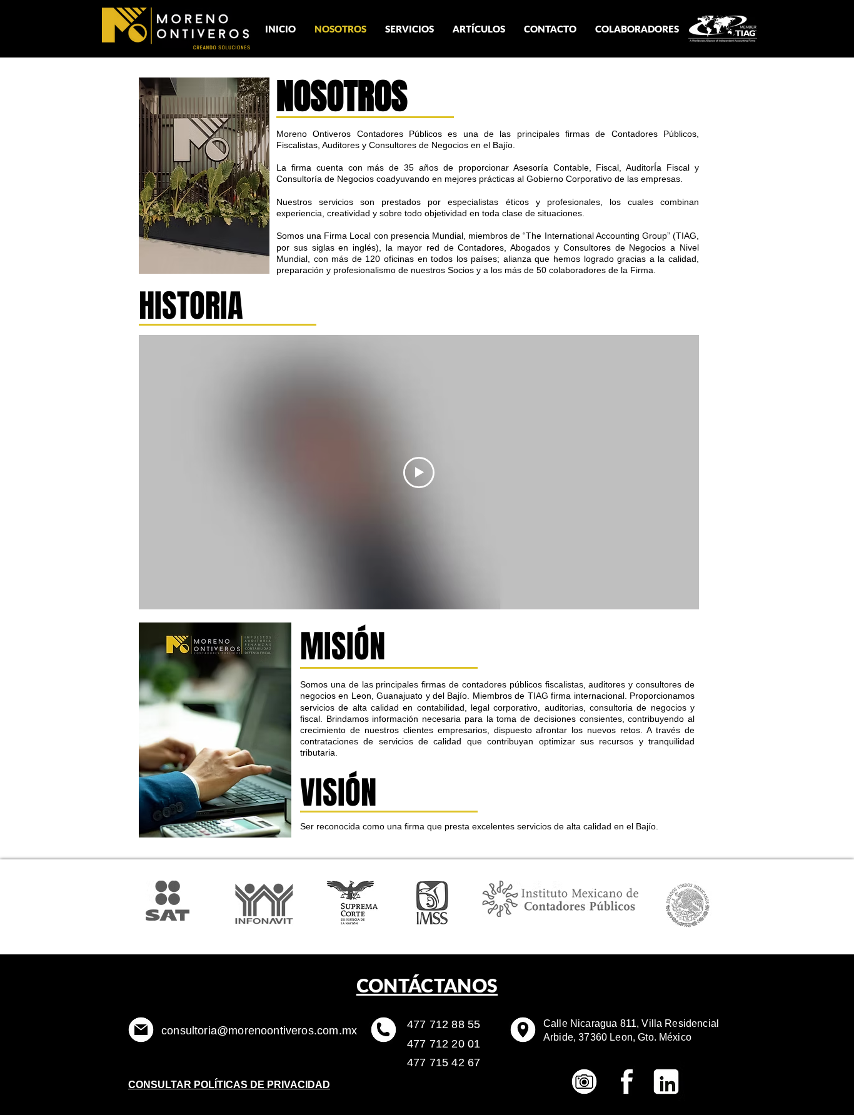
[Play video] (419, 472)
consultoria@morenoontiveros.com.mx (259, 1030)
